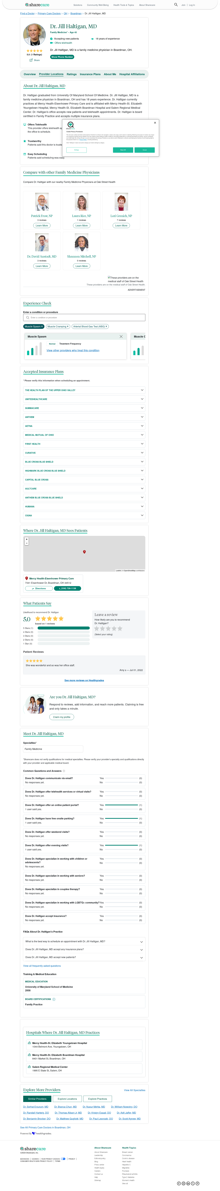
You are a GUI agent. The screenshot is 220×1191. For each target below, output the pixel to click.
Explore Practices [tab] (97, 1098)
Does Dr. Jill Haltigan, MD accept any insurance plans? (54, 949)
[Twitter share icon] (193, 1184)
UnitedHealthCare (36, 399)
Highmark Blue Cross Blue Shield (45, 470)
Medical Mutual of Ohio (39, 434)
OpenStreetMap (129, 570)
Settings (76, 150)
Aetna (28, 425)
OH (65, 13)
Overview (30, 74)
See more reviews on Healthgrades (84, 680)
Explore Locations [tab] (67, 1098)
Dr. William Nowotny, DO (124, 1106)
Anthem (29, 416)
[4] (114, 628)
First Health (32, 443)
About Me (110, 74)
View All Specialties (134, 1090)
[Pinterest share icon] (197, 1184)
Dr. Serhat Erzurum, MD (35, 1106)
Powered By (26, 1133)
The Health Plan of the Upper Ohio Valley (50, 390)
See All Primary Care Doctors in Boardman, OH (45, 1127)
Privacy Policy (83, 139)
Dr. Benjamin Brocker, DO (36, 1118)
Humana (29, 506)
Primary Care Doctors (49, 13)
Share (37, 60)
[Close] (155, 122)
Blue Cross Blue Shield (39, 461)
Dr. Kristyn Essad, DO (99, 1112)
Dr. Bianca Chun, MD (65, 1106)
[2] (102, 628)
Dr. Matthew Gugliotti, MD (69, 1118)
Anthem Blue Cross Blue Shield (44, 497)
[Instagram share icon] (183, 1184)
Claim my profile (61, 717)
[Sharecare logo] (53, 1148)
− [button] (27, 543)
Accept (145, 150)
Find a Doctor (27, 13)
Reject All (123, 150)
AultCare (31, 488)
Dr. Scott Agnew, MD (130, 1118)
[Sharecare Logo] (37, 4)
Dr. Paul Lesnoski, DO (101, 1118)
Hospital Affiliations (132, 74)
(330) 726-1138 (68, 588)
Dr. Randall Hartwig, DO (36, 1112)
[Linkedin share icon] (188, 1184)
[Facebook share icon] (179, 1184)
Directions (40, 588)
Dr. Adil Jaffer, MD (126, 1112)
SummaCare (32, 408)
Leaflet (118, 570)
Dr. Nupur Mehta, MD (94, 1106)
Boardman (76, 13)
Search (176, 4)
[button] (63, 771)
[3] (108, 628)
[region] (110, 138)
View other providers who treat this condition (73, 350)
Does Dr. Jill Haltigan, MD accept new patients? (50, 957)
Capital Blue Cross (36, 479)
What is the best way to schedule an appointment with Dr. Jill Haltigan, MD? (65, 941)
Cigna (28, 515)
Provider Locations (51, 74)
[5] (120, 628)
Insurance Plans (90, 74)
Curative (30, 452)
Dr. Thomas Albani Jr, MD (68, 1112)
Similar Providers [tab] (37, 1098)
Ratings (72, 74)
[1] (96, 628)
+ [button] (27, 539)
